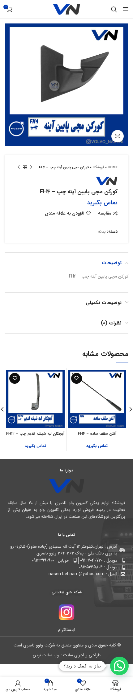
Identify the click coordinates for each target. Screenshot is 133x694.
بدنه (102, 231)
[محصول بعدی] (18, 167)
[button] (119, 666)
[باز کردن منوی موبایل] (125, 9)
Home (113, 167)
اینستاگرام (66, 629)
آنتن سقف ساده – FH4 (97, 434)
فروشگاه (98, 167)
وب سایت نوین (46, 655)
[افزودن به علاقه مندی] (76, 378)
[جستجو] (114, 9)
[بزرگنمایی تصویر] (117, 136)
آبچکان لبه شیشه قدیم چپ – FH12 (35, 434)
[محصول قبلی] (31, 167)
